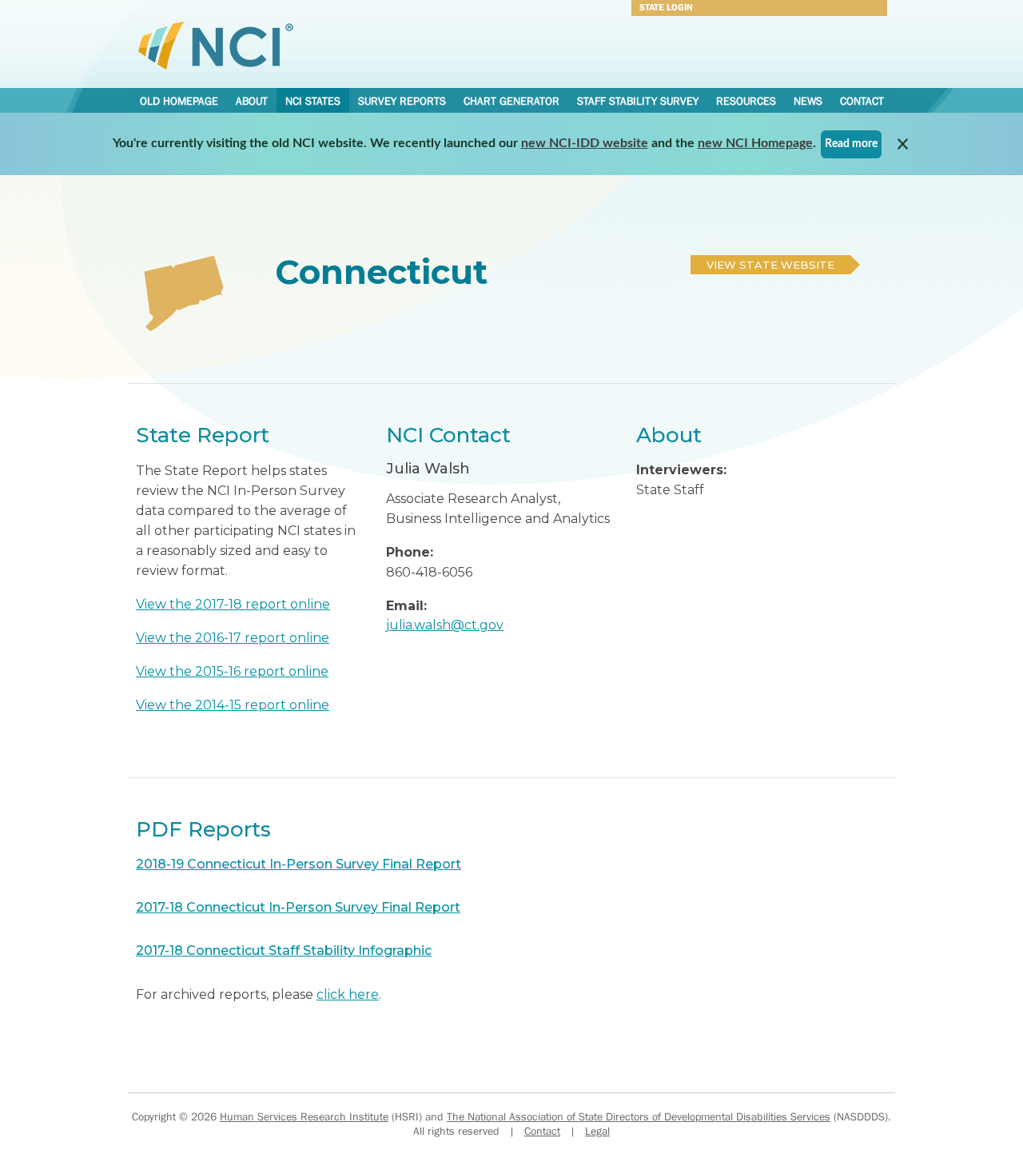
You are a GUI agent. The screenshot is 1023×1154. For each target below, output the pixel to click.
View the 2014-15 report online (232, 705)
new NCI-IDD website (584, 143)
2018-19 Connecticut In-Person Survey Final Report (298, 864)
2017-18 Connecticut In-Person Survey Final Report (298, 907)
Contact (862, 100)
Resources (746, 100)
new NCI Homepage (755, 143)
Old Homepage (179, 100)
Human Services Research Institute (304, 1116)
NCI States (312, 100)
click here (347, 994)
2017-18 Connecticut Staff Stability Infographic (284, 950)
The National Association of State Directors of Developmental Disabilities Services (638, 1116)
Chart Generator (511, 100)
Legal (597, 1130)
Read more (851, 144)
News (808, 100)
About (252, 100)
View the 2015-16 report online (232, 671)
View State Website (770, 264)
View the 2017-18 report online (233, 604)
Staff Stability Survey (638, 100)
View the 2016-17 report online (232, 637)
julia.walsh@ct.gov (445, 625)
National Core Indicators (216, 45)
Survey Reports (402, 100)
